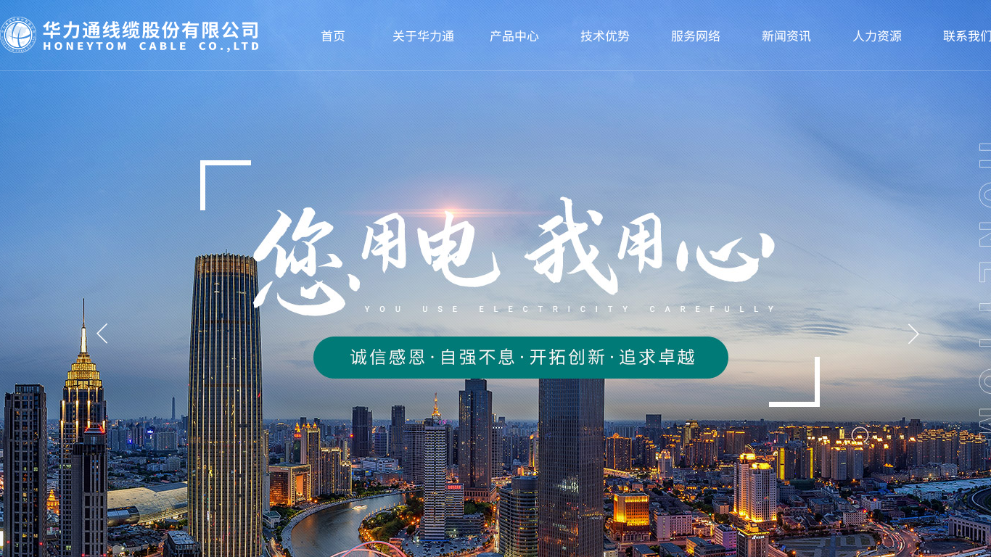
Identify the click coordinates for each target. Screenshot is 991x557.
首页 (333, 35)
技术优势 (605, 35)
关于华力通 (423, 35)
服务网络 (695, 35)
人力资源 (877, 35)
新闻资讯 (786, 35)
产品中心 (514, 35)
